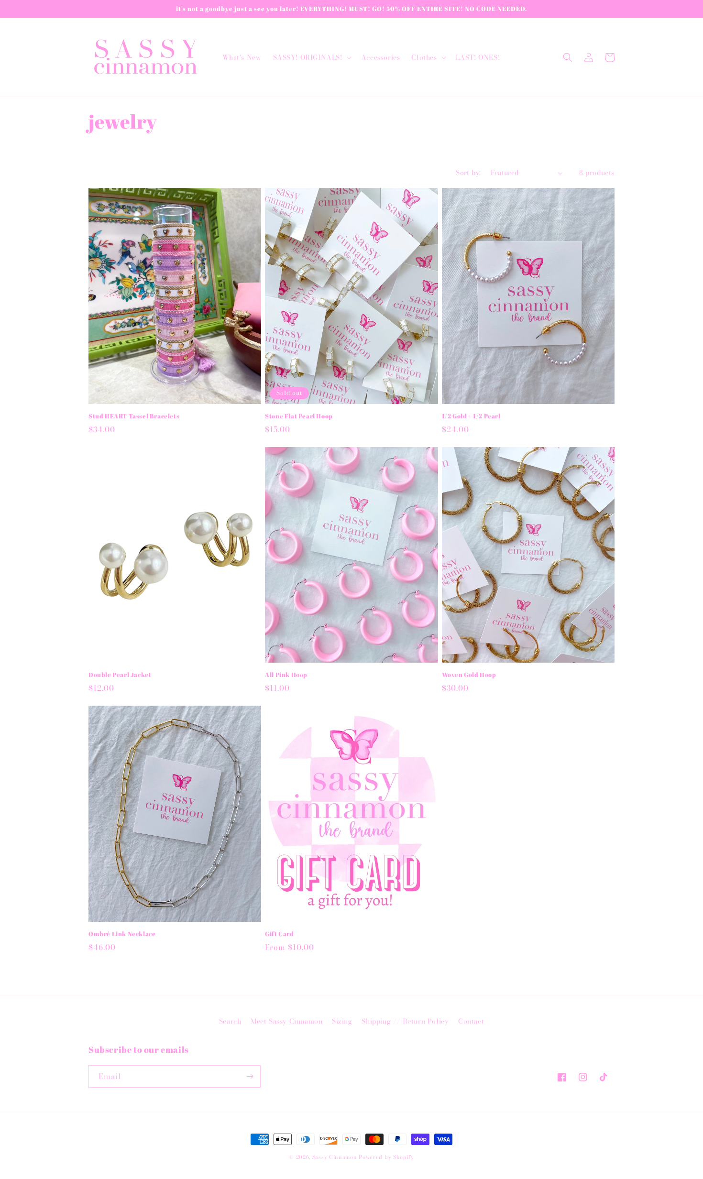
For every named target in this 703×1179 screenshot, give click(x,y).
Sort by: (468, 172)
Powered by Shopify (386, 1157)
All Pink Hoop (286, 675)
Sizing (342, 1021)
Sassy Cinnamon (334, 1157)
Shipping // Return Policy (405, 1021)
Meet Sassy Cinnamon (286, 1021)
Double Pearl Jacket (119, 675)
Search (230, 1021)
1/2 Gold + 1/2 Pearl (471, 416)
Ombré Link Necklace (121, 934)
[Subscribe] (249, 1076)
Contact (471, 1021)
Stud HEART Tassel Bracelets (133, 416)
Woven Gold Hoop (469, 675)
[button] (311, 57)
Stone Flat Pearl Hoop (299, 416)
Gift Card (279, 934)
